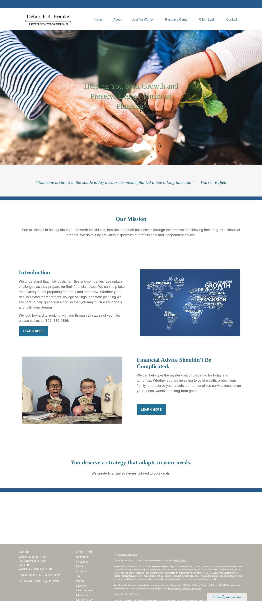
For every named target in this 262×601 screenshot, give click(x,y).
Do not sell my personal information (184, 588)
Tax (78, 576)
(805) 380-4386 (33, 4)
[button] (98, 19)
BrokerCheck (180, 560)
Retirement (82, 557)
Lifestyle (81, 585)
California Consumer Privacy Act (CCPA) (211, 584)
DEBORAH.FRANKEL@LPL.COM (72, 4)
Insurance (82, 571)
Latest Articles (84, 590)
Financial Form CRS (127, 554)
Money (80, 581)
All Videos (82, 595)
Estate (80, 566)
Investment (82, 561)
